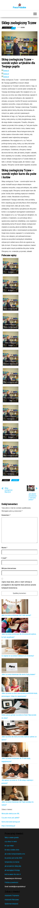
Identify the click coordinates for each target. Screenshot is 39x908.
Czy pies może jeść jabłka (10, 818)
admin (23, 27)
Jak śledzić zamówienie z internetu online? (32, 497)
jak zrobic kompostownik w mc (15, 854)
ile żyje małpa (9, 846)
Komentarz (6, 515)
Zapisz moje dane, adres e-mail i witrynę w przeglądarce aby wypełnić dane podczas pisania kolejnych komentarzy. (19, 585)
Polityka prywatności (11, 882)
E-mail (4, 558)
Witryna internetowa (9, 568)
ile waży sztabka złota (12, 850)
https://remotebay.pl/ (8, 826)
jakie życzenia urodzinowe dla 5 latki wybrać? (16, 615)
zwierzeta (15, 480)
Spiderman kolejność (11, 904)
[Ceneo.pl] (5, 71)
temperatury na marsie (12, 862)
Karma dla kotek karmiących (11, 822)
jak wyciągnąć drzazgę (12, 870)
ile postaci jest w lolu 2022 (13, 858)
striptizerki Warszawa (12, 900)
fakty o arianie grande (12, 837)
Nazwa (4, 548)
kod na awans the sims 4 (13, 874)
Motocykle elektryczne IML (10, 814)
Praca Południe (19, 7)
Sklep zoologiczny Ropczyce (8, 490)
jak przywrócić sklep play (13, 866)
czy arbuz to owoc (11, 842)
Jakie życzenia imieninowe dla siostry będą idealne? (18, 674)
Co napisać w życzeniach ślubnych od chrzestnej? (18, 656)
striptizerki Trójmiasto (12, 896)
